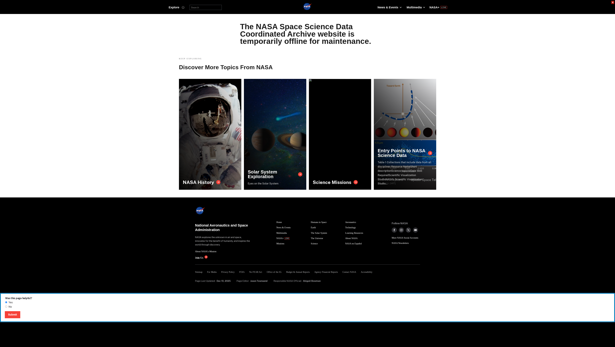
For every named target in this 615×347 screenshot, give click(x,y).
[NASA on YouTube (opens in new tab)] (415, 230)
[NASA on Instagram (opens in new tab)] (401, 230)
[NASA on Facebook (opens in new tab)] (394, 230)
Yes (11, 302)
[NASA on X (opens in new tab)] (408, 230)
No (10, 306)
